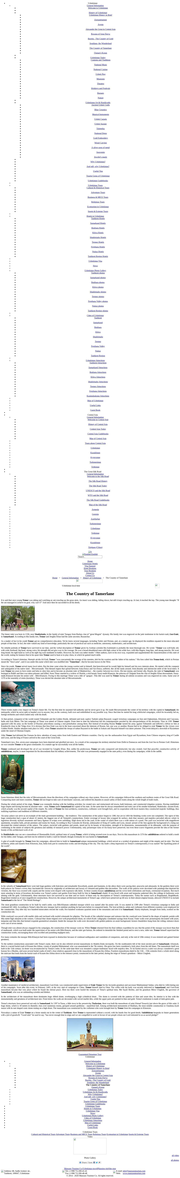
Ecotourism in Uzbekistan (98, 207)
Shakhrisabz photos (98, 292)
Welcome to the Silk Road (98, 476)
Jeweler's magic (100, 157)
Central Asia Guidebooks (97, 434)
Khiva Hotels (97, 233)
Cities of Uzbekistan (95, 315)
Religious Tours (97, 202)
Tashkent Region (98, 356)
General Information (95, 5)
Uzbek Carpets (100, 119)
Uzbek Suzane (100, 124)
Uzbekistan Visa (95, 261)
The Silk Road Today (98, 486)
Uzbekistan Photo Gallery (95, 270)
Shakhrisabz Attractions (98, 382)
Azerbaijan (95, 519)
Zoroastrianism (100, 20)
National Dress (100, 133)
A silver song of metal (100, 147)
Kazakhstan (95, 453)
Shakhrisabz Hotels (98, 237)
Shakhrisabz (98, 337)
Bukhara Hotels (97, 228)
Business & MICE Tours (98, 197)
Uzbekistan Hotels (90, 564)
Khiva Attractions (98, 377)
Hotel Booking (90, 568)
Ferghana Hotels (98, 247)
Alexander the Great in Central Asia (100, 29)
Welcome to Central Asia (98, 419)
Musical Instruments (100, 114)
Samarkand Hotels (98, 223)
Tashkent (98, 318)
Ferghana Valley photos (98, 301)
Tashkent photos (98, 273)
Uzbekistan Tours (95, 185)
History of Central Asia (98, 424)
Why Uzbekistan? (98, 162)
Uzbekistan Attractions (95, 360)
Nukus (98, 351)
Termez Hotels (98, 242)
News (95, 266)
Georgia (95, 514)
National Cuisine (101, 69)
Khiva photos (98, 287)
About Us (90, 573)
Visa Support (90, 566)
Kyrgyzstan (95, 457)
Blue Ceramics (100, 110)
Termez (98, 341)
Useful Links (95, 405)
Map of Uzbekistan (95, 401)
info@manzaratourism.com (134, 1171)
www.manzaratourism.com (134, 1173)
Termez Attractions (98, 386)
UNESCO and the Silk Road (98, 490)
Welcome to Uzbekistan (98, 8)
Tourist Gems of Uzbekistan (98, 176)
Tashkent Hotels (98, 218)
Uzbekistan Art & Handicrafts (98, 102)
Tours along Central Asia (95, 443)
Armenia (95, 509)
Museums (101, 79)
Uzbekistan (95, 448)
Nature (100, 98)
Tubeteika (100, 128)
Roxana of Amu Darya (100, 34)
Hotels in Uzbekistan (95, 216)
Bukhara (97, 327)
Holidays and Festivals (100, 88)
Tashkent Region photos (98, 311)
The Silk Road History (98, 481)
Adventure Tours (98, 192)
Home (90, 561)
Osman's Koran (100, 53)
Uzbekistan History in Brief (100, 15)
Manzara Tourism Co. (73, 1168)
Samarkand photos (98, 278)
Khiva (98, 332)
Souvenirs (100, 152)
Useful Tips (98, 171)
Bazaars (100, 93)
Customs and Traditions (100, 60)
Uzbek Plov (101, 74)
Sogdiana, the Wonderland (101, 43)
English (94, 554)
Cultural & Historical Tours (98, 188)
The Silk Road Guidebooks (98, 500)
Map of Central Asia (97, 438)
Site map (112, 1168)
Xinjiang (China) (95, 547)
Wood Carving (100, 143)
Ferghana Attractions (98, 391)
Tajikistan (95, 467)
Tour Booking (90, 571)
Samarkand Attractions (98, 367)
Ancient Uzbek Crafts (100, 105)
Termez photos (98, 296)
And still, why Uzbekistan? (98, 166)
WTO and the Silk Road (98, 495)
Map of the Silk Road (98, 505)
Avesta (100, 24)
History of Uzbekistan (98, 13)
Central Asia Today (98, 429)
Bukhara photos (97, 282)
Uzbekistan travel (90, 1168)
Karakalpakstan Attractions (98, 396)
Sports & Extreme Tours (98, 211)
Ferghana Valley (98, 346)
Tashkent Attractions (97, 363)
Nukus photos (98, 306)
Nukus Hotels (98, 252)
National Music (100, 65)
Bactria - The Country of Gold (100, 39)
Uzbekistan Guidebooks (98, 181)
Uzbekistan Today (98, 58)
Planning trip (103, 1168)
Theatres (100, 84)
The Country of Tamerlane (100, 48)
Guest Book (95, 410)
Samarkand (98, 322)
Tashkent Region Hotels (98, 256)
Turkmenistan (95, 462)
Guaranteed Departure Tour (90, 1054)
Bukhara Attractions (98, 372)
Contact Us (90, 575)
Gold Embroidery (100, 138)
